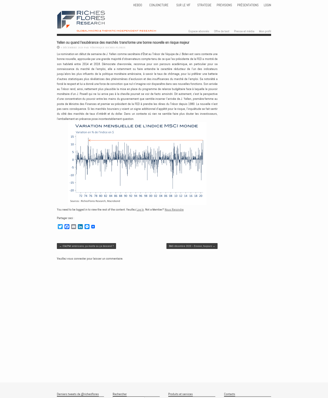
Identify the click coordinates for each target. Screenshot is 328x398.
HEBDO (137, 5)
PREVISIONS (224, 5)
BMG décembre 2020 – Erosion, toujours (192, 246)
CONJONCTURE (159, 5)
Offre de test (221, 31)
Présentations (248, 5)
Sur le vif (182, 5)
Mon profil (265, 31)
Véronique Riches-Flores (108, 47)
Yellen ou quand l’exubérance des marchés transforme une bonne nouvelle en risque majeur (123, 42)
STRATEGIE (204, 5)
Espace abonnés (199, 31)
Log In (140, 209)
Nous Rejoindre (174, 209)
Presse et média (244, 31)
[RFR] (116, 28)
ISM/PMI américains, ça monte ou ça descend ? (86, 246)
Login (267, 5)
